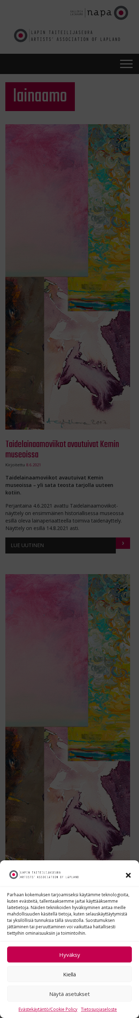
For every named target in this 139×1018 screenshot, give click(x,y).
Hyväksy (69, 954)
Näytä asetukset (69, 993)
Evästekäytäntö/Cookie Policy (48, 1009)
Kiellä (69, 974)
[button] (128, 874)
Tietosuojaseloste (99, 1009)
